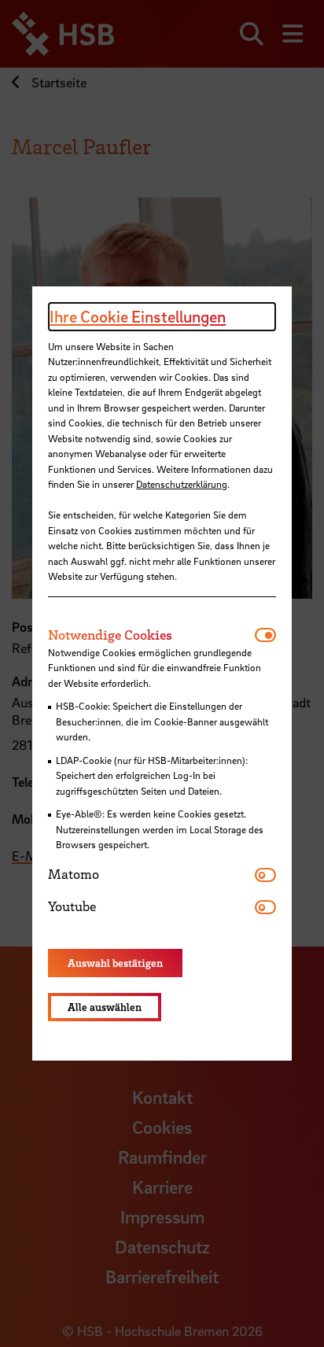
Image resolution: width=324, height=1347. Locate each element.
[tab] (151, 635)
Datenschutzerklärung (181, 484)
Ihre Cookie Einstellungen (138, 316)
